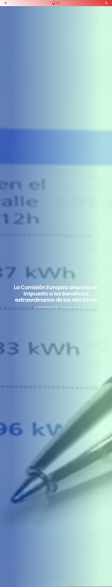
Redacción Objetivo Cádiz (48, 307)
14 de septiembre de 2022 (70, 307)
